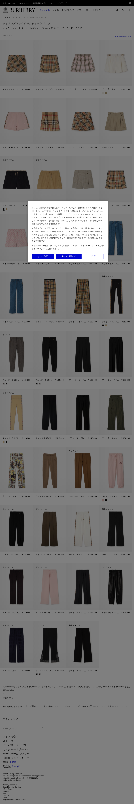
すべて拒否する (68, 256)
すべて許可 (43, 256)
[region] (68, 231)
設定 (94, 256)
